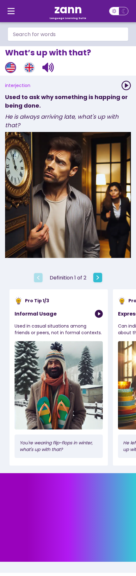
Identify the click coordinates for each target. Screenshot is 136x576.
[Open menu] (11, 11)
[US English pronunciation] (10, 67)
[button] (48, 67)
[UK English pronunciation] (29, 67)
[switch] (118, 11)
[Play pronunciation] (126, 85)
